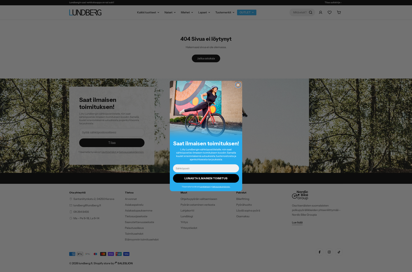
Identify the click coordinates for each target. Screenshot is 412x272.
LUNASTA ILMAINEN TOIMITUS (206, 178)
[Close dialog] (238, 85)
